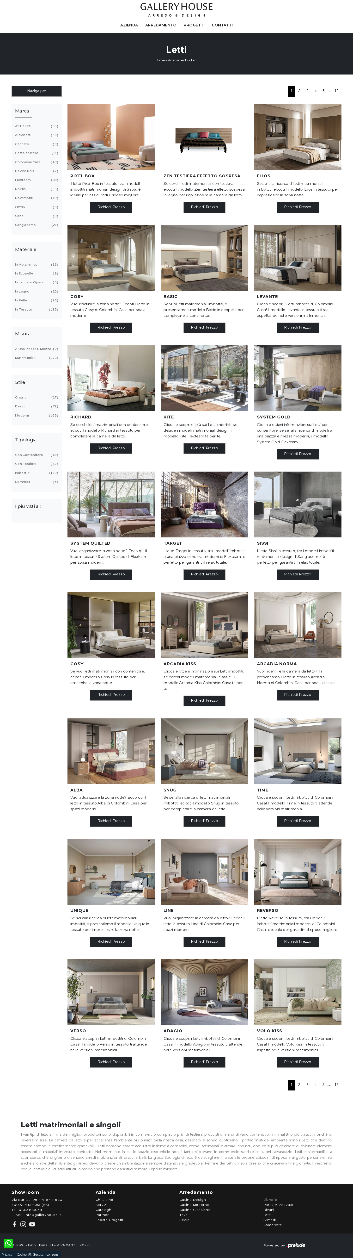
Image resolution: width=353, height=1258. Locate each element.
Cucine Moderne (194, 1205)
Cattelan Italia (36, 153)
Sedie (184, 1220)
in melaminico (36, 264)
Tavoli (184, 1215)
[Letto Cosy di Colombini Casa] (111, 258)
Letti (194, 60)
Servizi (102, 1205)
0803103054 (30, 1210)
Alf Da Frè (36, 126)
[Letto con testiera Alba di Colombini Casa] (111, 751)
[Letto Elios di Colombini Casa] (297, 137)
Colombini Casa (36, 162)
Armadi (269, 1220)
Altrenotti (36, 135)
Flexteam (36, 180)
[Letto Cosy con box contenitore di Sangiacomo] (111, 625)
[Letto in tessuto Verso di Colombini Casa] (111, 992)
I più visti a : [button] (28, 506)
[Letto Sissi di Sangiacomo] (297, 504)
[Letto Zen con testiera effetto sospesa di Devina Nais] (204, 137)
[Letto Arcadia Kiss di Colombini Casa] (204, 625)
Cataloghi (104, 1210)
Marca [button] (22, 111)
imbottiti (36, 473)
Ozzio (36, 207)
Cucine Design (192, 1200)
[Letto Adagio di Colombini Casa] (204, 992)
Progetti (194, 25)
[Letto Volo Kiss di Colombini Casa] (297, 992)
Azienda (129, 25)
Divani (268, 1210)
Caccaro (36, 144)
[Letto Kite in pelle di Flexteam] (204, 378)
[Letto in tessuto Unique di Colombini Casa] (111, 872)
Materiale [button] (25, 249)
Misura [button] (23, 334)
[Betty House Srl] (176, 10)
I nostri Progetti (109, 1220)
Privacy (7, 1254)
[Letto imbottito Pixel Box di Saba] (111, 137)
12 (337, 91)
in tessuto (36, 309)
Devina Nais (36, 171)
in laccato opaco (36, 282)
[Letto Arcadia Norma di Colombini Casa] (297, 625)
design (36, 406)
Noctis (36, 189)
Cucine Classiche (195, 1210)
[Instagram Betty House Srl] (22, 1224)
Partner (102, 1215)
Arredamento (161, 25)
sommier (36, 482)
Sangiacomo (36, 225)
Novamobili (36, 198)
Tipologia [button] (26, 440)
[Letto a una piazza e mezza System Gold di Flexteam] (297, 378)
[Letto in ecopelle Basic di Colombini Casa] (204, 258)
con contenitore (36, 455)
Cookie (22, 1254)
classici (36, 397)
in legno (36, 291)
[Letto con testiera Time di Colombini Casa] (297, 751)
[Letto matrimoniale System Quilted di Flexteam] (111, 504)
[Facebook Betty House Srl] (15, 1224)
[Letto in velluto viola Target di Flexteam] (204, 504)
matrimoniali (36, 358)
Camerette (272, 1225)
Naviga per (36, 91)
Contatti (222, 25)
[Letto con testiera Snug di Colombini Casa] (204, 751)
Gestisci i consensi (46, 1254)
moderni (36, 415)
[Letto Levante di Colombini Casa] (297, 258)
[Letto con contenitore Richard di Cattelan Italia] (111, 378)
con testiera (36, 464)
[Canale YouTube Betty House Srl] (31, 1224)
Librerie (270, 1200)
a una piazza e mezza (36, 349)
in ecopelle (36, 273)
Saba (36, 216)
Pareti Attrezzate (278, 1205)
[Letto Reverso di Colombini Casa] (297, 872)
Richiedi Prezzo (111, 207)
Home (160, 60)
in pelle (36, 300)
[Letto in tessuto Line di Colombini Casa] (204, 872)
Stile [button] (20, 382)
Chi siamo (104, 1200)
